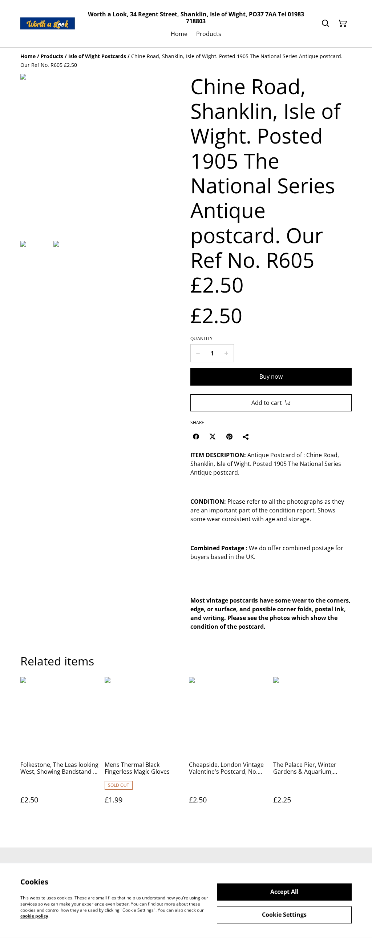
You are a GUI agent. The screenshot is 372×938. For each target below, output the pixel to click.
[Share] (245, 436)
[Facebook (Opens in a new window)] (195, 436)
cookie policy (34, 916)
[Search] (325, 24)
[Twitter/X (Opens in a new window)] (212, 436)
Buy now (271, 377)
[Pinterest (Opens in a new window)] (229, 436)
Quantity (201, 338)
